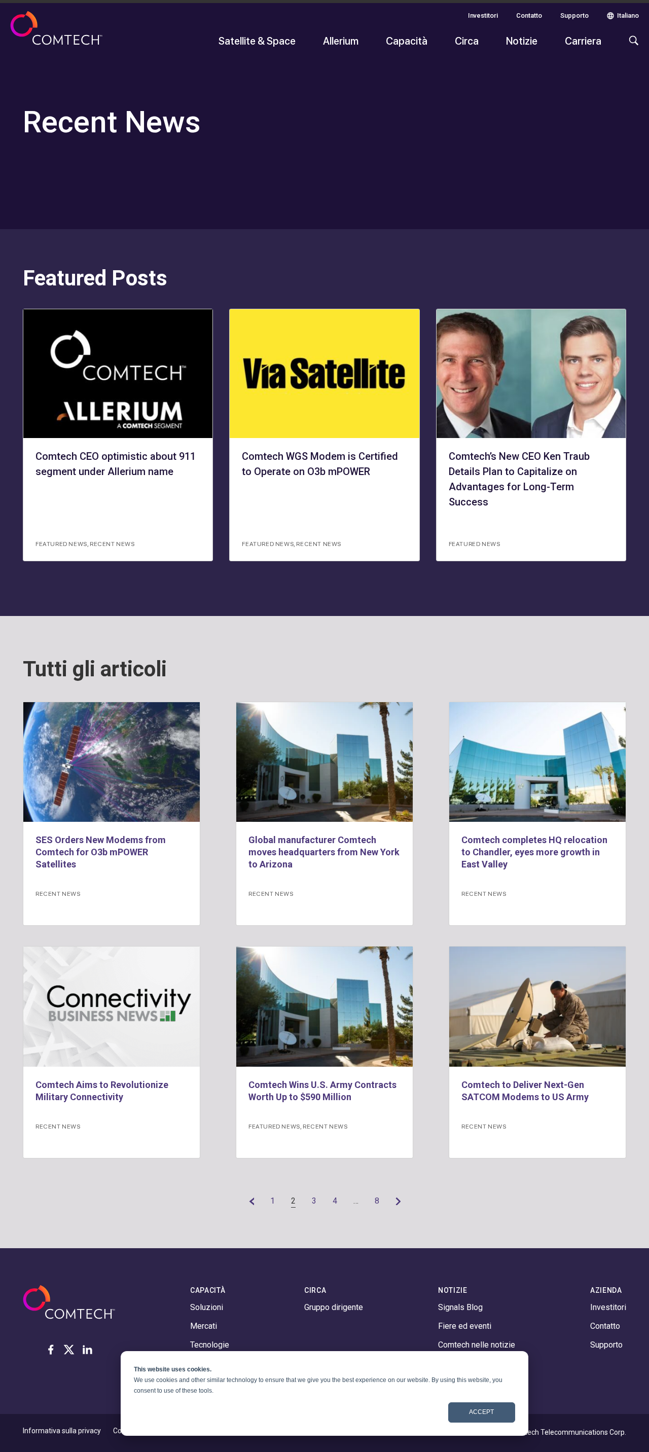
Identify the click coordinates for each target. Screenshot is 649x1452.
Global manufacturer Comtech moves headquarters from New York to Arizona (324, 851)
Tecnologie (209, 1345)
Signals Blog (460, 1307)
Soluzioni (206, 1307)
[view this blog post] (111, 762)
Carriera (583, 40)
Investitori (483, 15)
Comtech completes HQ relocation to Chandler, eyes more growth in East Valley (534, 851)
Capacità (406, 40)
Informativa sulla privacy (62, 1431)
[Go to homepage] (56, 34)
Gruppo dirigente (333, 1307)
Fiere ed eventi (464, 1326)
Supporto (574, 15)
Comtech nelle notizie (476, 1345)
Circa (467, 40)
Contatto (529, 15)
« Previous (251, 1201)
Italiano (628, 15)
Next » (398, 1201)
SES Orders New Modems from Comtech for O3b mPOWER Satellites (100, 851)
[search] (631, 45)
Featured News (61, 543)
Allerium (340, 40)
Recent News (112, 543)
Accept (481, 1411)
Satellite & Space (257, 40)
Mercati (203, 1326)
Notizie (521, 40)
